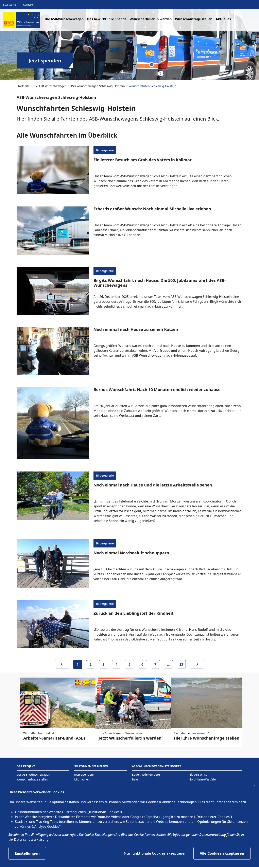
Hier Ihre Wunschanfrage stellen (206, 738)
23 (181, 664)
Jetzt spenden (45, 60)
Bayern (136, 779)
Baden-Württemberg (146, 774)
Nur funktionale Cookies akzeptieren (155, 853)
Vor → (197, 665)
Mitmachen (82, 779)
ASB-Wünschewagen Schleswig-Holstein (97, 86)
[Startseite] (21, 21)
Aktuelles (223, 19)
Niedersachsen (199, 774)
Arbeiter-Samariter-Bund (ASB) (54, 738)
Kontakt (28, 4)
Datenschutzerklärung (31, 839)
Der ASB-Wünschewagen (33, 774)
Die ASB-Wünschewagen (50, 86)
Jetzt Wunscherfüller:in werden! (131, 738)
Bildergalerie (105, 150)
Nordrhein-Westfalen (203, 779)
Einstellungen (27, 853)
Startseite (9, 4)
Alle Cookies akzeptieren (222, 853)
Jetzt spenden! (84, 774)
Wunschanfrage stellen (193, 19)
